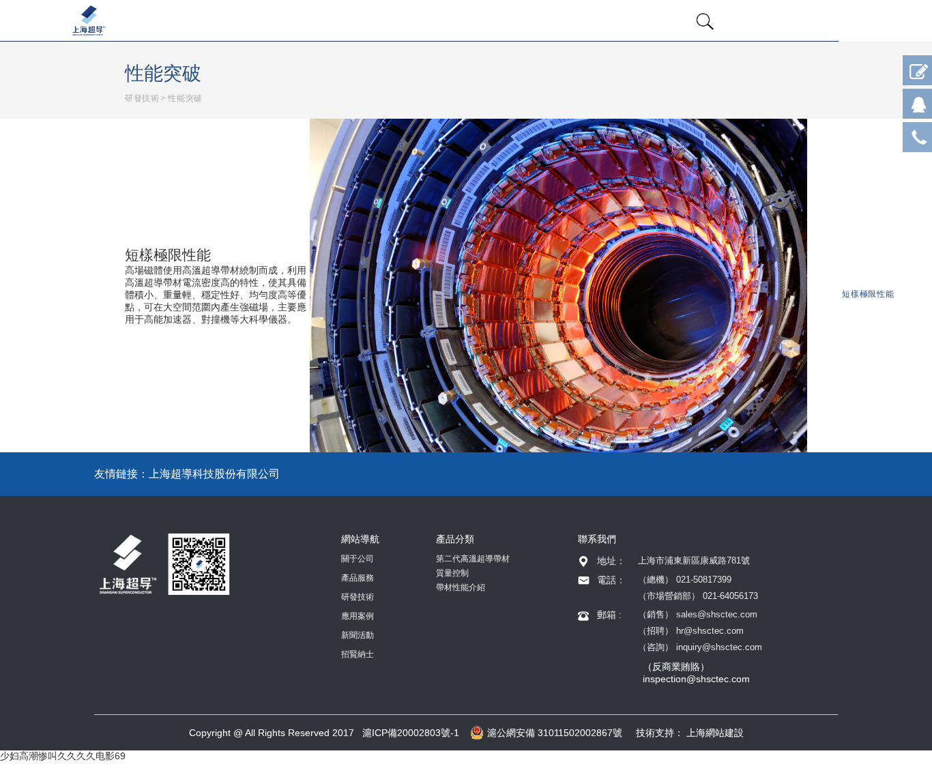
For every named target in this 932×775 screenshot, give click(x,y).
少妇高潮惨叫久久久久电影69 (63, 755)
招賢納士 (357, 654)
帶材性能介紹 (460, 587)
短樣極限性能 (868, 294)
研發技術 (142, 98)
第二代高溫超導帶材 (473, 559)
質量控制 (452, 573)
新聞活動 (357, 635)
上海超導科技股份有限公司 (214, 474)
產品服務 (357, 578)
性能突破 (185, 98)
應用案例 (357, 616)
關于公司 (357, 559)
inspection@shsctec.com (696, 678)
